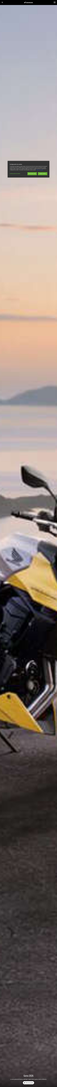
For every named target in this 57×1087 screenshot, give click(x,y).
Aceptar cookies (42, 173)
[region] (28, 169)
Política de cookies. (39, 169)
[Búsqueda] (2, 2)
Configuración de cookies (15, 173)
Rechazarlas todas (32, 173)
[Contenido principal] (54, 2)
